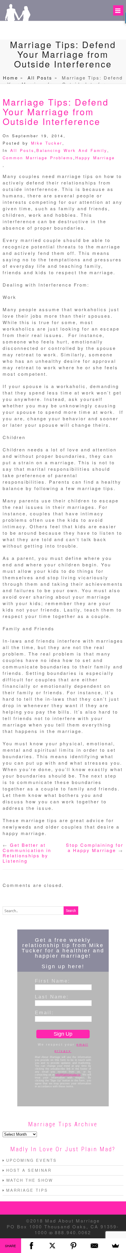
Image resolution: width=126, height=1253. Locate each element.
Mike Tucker (46, 143)
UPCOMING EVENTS (31, 1160)
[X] (52, 1245)
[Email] (94, 1245)
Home (10, 77)
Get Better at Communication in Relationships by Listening (27, 853)
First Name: (52, 980)
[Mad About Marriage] (17, 31)
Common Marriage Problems (38, 157)
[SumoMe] (115, 1245)
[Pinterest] (73, 1245)
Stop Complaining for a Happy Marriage (94, 847)
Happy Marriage (95, 157)
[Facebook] (31, 1245)
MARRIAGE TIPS (27, 1190)
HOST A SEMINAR (29, 1170)
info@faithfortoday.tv (68, 1074)
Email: (44, 1012)
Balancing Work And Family (71, 150)
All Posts (40, 77)
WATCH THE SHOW (29, 1180)
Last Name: (52, 996)
